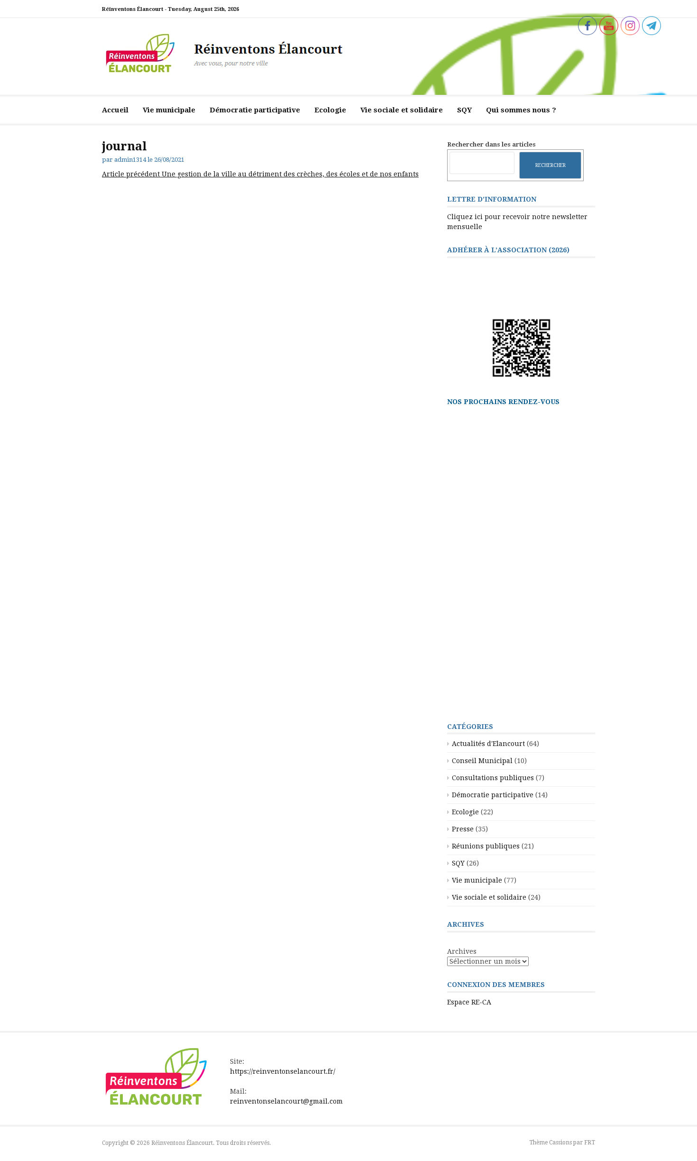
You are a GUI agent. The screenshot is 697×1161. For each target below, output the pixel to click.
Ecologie (330, 110)
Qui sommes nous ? (521, 110)
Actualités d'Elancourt (488, 743)
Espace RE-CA (469, 1002)
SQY (464, 110)
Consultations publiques (493, 778)
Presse (463, 829)
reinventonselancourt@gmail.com (286, 1101)
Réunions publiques (486, 846)
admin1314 (130, 159)
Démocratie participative (255, 110)
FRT (589, 1142)
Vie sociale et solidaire (401, 110)
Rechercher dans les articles (491, 144)
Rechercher (550, 165)
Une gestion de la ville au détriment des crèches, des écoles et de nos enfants (260, 174)
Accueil (115, 110)
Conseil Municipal (482, 761)
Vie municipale (169, 110)
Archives (462, 951)
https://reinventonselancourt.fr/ (282, 1071)
